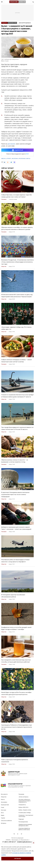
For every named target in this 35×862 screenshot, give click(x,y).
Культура (3, 810)
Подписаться (19, 150)
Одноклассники (18, 834)
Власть (3, 799)
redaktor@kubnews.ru (25, 842)
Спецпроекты (22, 804)
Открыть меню (2, 2)
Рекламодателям (23, 821)
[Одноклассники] (7, 162)
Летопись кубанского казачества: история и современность (25, 801)
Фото (2, 812)
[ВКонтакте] (4, 162)
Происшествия (5, 804)
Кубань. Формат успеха (25, 810)
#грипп (8, 158)
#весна (3, 158)
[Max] (14, 162)
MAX (27, 154)
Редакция (21, 819)
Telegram (21, 834)
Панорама (21, 794)
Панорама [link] (3, 199)
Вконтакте (14, 834)
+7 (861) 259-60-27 (9, 842)
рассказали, (11, 144)
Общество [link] (3, 266)
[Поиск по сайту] (33, 2)
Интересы (3, 823)
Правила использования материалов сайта (25, 825)
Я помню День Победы (25, 812)
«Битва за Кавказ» (24, 796)
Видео (2, 815)
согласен (17, 858)
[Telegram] (11, 162)
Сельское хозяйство (6, 820)
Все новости (4, 794)
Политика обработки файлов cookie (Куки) (24, 829)
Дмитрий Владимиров (25, 22)
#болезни (15, 158)
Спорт (2, 807)
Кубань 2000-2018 (23, 807)
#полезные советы (24, 158)
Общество (4, 22)
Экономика (4, 802)
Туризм (3, 818)
